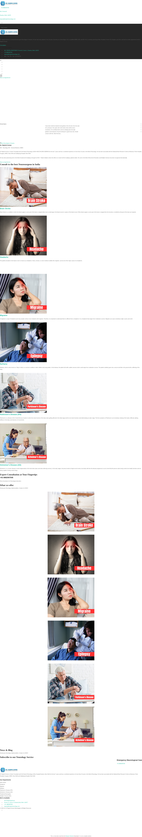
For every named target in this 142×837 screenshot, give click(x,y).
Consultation (3, 45)
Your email (29, 826)
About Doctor (8, 64)
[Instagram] (3, 810)
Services (6, 66)
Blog (5, 71)
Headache (4, 257)
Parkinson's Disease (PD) (10, 414)
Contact (6, 73)
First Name (5, 826)
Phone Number (18, 826)
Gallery (6, 69)
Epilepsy (3, 364)
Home (5, 62)
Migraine (3, 315)
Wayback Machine (70, 836)
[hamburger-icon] (0, 60)
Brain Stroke (5, 209)
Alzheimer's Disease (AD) (10, 465)
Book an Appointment (5, 77)
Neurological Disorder (45, 826)
